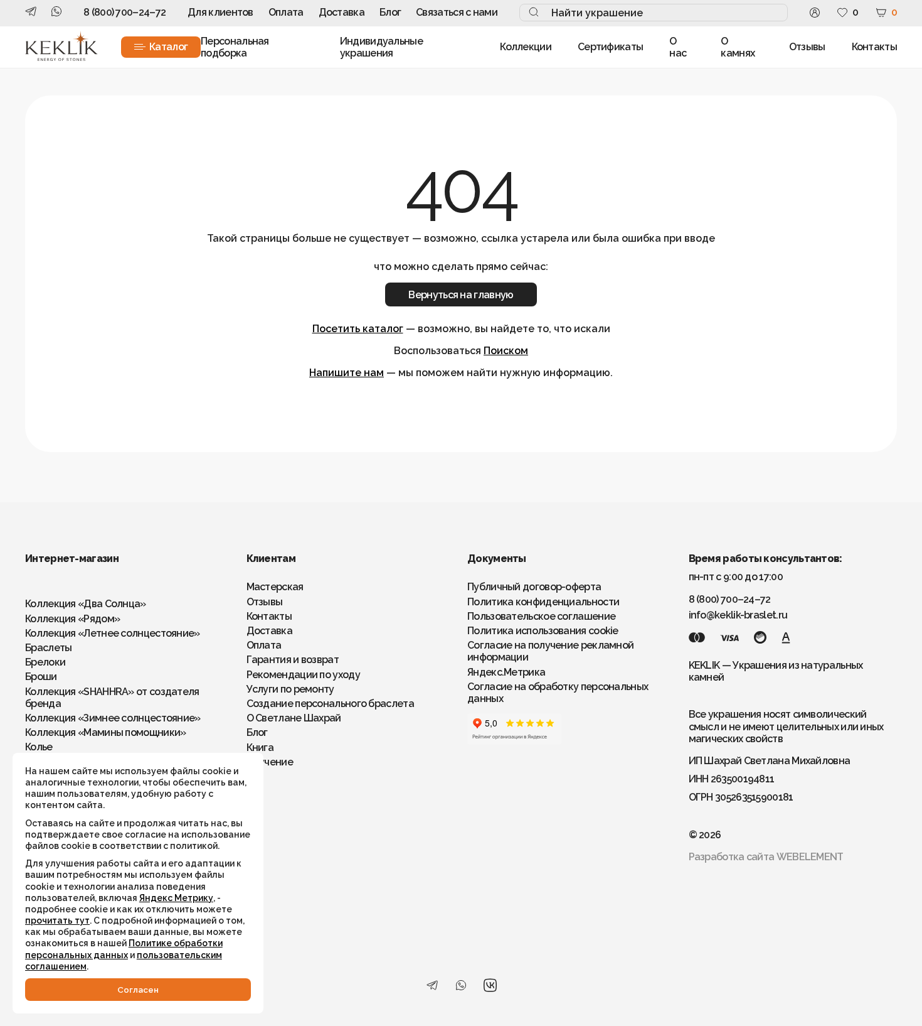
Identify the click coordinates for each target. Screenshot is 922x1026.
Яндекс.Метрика (506, 672)
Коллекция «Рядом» (72, 619)
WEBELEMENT (810, 857)
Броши (41, 677)
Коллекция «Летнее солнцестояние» (112, 633)
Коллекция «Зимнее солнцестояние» (113, 718)
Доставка (341, 12)
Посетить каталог (357, 329)
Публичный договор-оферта (534, 587)
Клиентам (270, 558)
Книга (260, 747)
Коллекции (525, 47)
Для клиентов (220, 12)
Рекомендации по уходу (303, 675)
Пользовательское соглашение (541, 616)
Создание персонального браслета (330, 704)
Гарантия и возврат (292, 660)
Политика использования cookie (542, 631)
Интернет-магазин (72, 558)
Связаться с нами (456, 12)
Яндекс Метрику (176, 898)
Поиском (506, 351)
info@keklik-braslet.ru (738, 615)
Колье (39, 747)
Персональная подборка (235, 47)
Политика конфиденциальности (543, 602)
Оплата (286, 12)
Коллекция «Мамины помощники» (105, 732)
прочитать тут (57, 920)
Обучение (269, 762)
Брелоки (45, 662)
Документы (496, 558)
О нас (677, 47)
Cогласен (138, 990)
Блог (390, 12)
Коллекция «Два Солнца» (85, 604)
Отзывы (807, 47)
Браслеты (48, 648)
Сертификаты (610, 47)
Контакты (874, 47)
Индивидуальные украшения (381, 47)
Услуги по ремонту (290, 689)
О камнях (738, 47)
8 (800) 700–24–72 (124, 12)
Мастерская (275, 587)
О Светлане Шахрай (293, 718)
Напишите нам (346, 373)
